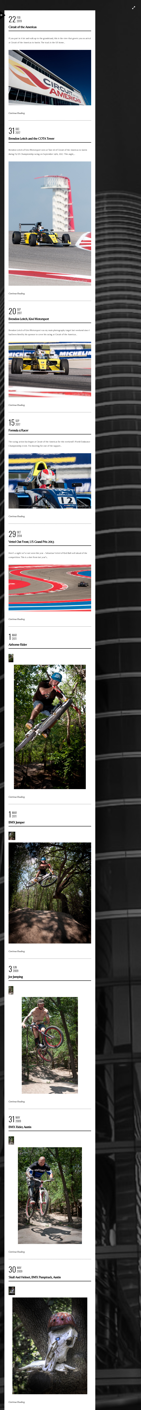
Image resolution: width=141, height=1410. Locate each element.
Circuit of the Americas (22, 27)
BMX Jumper (17, 822)
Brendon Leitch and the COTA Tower (31, 138)
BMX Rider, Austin (20, 1127)
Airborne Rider (18, 644)
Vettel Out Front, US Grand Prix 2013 (31, 541)
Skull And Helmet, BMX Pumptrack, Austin (35, 1277)
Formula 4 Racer (18, 430)
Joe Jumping (16, 976)
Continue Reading (17, 113)
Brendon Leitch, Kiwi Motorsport (29, 319)
